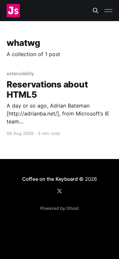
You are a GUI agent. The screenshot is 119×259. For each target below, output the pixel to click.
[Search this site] (95, 10)
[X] (59, 191)
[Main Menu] (108, 11)
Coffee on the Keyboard (50, 179)
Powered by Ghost (59, 208)
